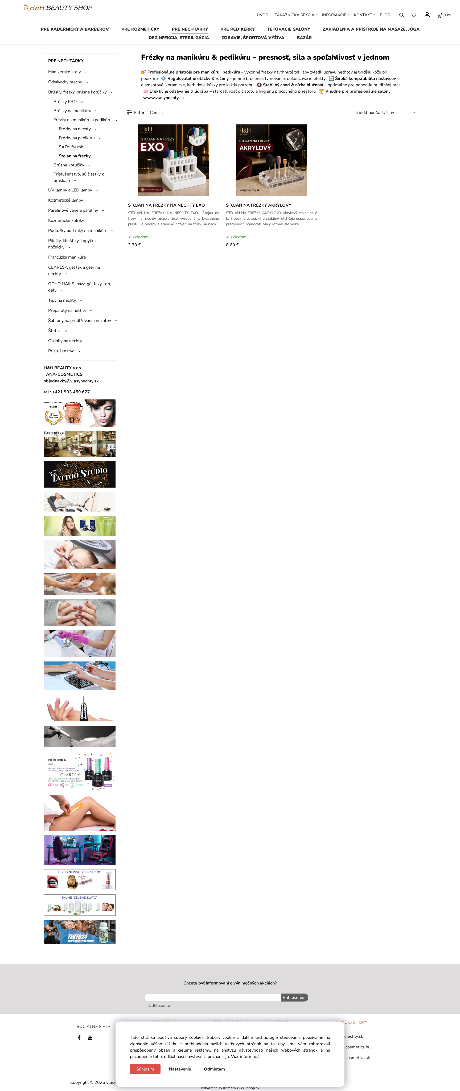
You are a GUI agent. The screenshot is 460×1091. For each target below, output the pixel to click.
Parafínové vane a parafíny (73, 210)
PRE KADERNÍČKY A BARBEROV (75, 29)
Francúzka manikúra (67, 257)
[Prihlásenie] (427, 14)
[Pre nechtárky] (80, 612)
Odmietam (214, 1069)
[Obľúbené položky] (413, 15)
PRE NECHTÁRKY (190, 29)
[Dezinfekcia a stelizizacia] (80, 644)
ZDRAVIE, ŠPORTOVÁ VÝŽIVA (252, 38)
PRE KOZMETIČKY (140, 29)
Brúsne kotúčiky (69, 165)
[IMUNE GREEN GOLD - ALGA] (80, 905)
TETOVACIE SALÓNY (288, 29)
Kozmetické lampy (65, 200)
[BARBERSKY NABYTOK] (80, 444)
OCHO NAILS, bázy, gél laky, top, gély (79, 287)
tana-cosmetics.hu (353, 1047)
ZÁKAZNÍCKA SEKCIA (294, 15)
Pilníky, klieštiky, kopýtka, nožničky (72, 244)
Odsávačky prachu (65, 82)
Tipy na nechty (62, 300)
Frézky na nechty (75, 129)
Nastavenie (180, 1069)
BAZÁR (304, 38)
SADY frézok (71, 147)
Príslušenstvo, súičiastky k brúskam (79, 177)
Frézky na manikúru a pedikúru (83, 120)
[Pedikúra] (80, 584)
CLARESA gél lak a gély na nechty (74, 270)
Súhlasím (145, 1069)
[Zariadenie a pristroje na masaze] (80, 501)
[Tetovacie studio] (80, 474)
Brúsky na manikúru (72, 111)
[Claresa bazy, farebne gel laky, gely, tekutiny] (80, 771)
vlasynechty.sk (349, 1036)
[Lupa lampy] (80, 554)
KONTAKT (363, 15)
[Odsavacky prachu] (80, 675)
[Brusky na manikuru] (80, 707)
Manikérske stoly (64, 72)
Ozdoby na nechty (65, 341)
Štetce (54, 331)
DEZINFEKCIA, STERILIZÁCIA (179, 38)
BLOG (385, 15)
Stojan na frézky (75, 156)
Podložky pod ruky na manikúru (78, 231)
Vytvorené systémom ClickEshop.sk (230, 1087)
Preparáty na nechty (67, 310)
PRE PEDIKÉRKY (237, 29)
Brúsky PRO (65, 102)
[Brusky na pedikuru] (80, 736)
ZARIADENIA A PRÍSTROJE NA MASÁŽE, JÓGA (371, 29)
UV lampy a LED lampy (70, 190)
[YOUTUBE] (90, 1037)
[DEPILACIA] (80, 813)
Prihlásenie (293, 997)
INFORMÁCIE (334, 15)
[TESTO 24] (80, 932)
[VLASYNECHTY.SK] (81, 1037)
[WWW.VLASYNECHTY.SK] (58, 8)
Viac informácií (245, 1057)
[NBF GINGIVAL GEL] (80, 879)
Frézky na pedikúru (77, 138)
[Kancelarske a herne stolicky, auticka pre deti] (80, 850)
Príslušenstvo (61, 351)
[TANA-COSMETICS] (80, 526)
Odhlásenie (159, 1005)
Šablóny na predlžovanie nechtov (79, 321)
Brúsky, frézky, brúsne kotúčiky (77, 92)
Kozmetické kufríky (66, 220)
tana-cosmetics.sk (352, 1058)
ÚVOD (262, 15)
